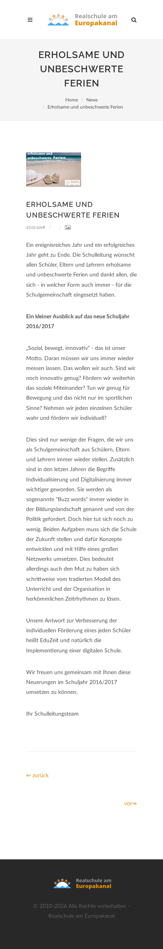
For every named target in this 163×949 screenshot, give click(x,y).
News (92, 100)
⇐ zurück (37, 775)
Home (71, 100)
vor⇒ (130, 803)
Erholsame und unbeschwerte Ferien (85, 107)
